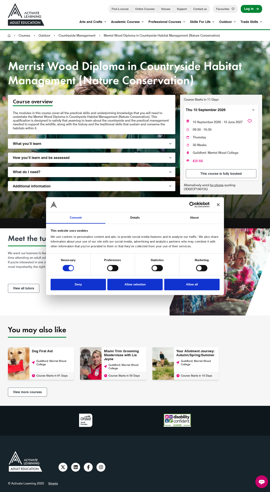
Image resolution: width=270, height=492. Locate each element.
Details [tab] (135, 217)
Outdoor (225, 22)
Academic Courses (125, 22)
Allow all (192, 284)
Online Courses (145, 8)
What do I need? (26, 172)
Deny (78, 284)
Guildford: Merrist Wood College (215, 153)
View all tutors (23, 288)
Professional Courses (164, 22)
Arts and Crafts (90, 22)
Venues (165, 8)
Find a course (120, 8)
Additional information (32, 186)
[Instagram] (100, 467)
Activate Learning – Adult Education (25, 461)
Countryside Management (77, 35)
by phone (217, 185)
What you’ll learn (27, 144)
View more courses (27, 392)
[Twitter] (63, 467)
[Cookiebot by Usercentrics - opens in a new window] (192, 205)
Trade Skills (249, 22)
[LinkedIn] (75, 467)
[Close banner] (218, 204)
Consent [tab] (76, 217)
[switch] (112, 268)
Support (182, 8)
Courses (24, 35)
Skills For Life (200, 22)
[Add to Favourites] (249, 121)
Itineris (53, 483)
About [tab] (194, 217)
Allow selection (135, 284)
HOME (9, 35)
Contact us (200, 8)
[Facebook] (88, 467)
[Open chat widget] (261, 481)
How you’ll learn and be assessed (41, 158)
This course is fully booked (221, 174)
